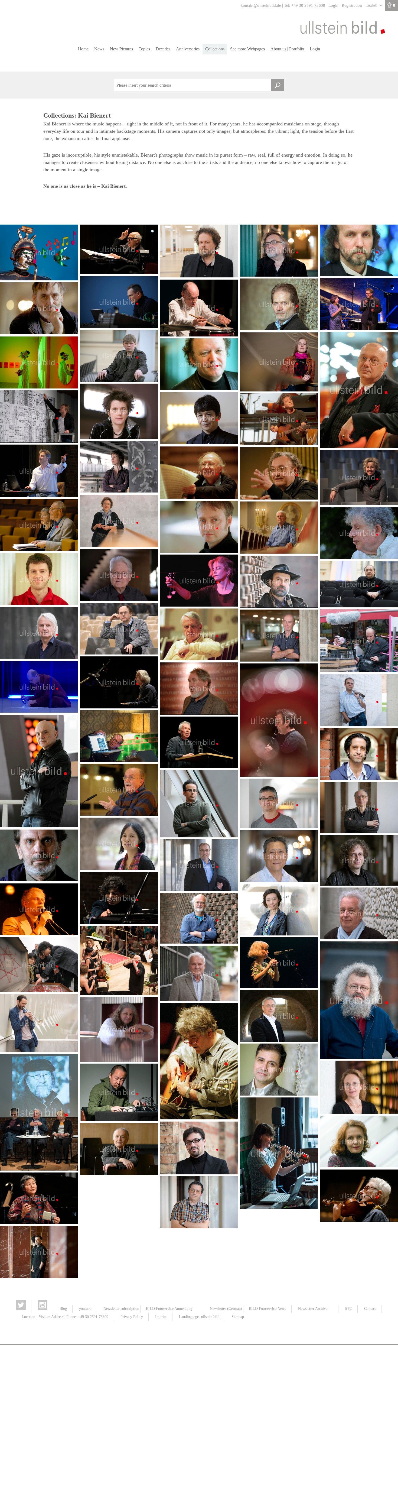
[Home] (199, 27)
